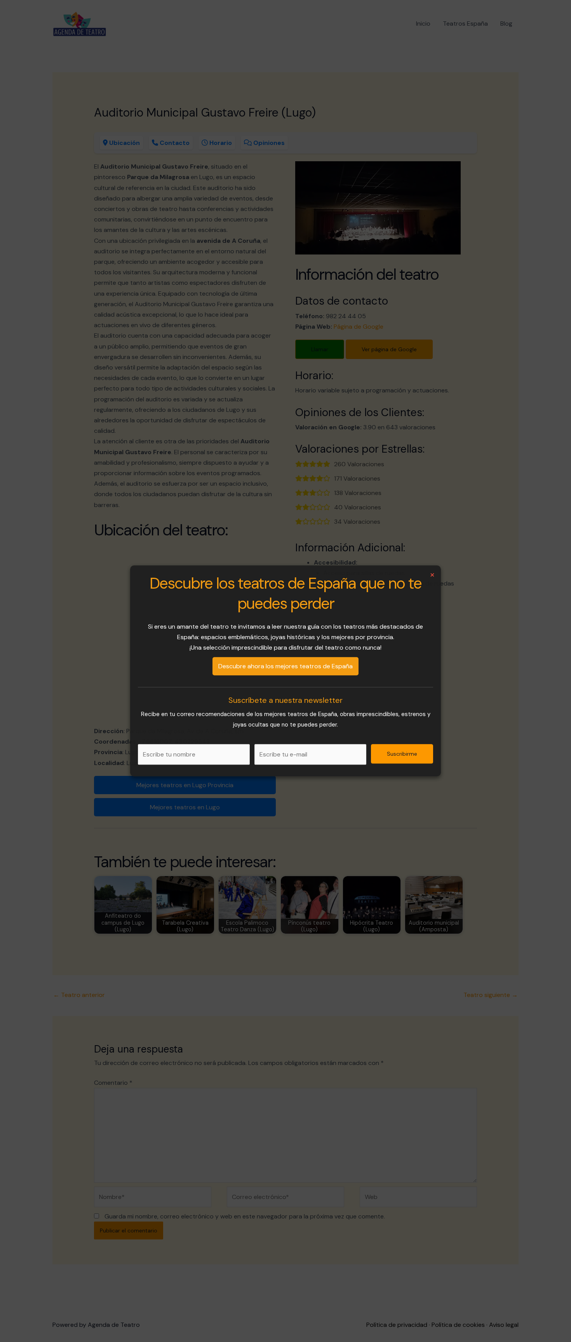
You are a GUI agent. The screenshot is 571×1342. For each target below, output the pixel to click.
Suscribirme (402, 754)
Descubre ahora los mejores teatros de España (285, 666)
